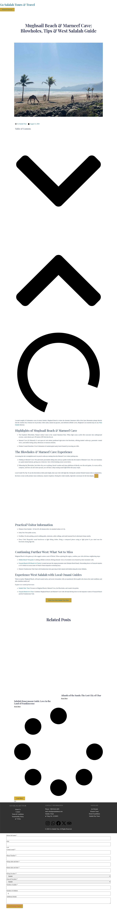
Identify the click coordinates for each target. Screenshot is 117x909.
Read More (17, 706)
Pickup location (11, 873)
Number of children (12, 890)
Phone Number (11, 855)
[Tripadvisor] (69, 823)
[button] (0, 12)
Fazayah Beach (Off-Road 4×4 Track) (30, 563)
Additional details (11, 896)
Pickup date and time (13, 861)
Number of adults (12, 884)
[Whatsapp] (53, 823)
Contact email (10, 849)
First (7, 841)
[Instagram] (47, 823)
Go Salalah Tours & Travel (17, 5)
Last (7, 847)
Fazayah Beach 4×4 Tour (26, 591)
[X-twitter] (64, 823)
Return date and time (12, 867)
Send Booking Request (14, 906)
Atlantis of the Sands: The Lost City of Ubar (81, 695)
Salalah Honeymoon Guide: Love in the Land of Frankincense (32, 702)
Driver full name (11, 835)
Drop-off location (12, 879)
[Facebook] (58, 823)
